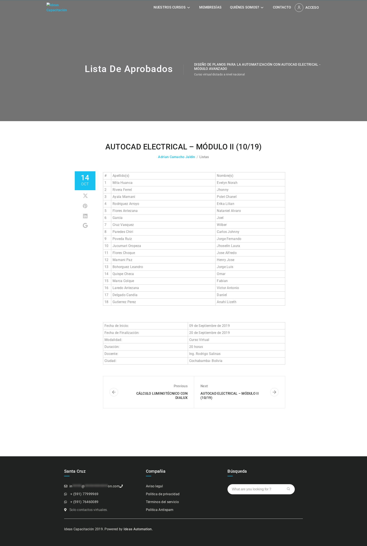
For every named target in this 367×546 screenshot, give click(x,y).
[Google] (85, 225)
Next (204, 386)
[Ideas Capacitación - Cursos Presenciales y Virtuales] (58, 7)
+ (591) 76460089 (84, 502)
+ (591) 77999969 (84, 494)
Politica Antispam (160, 510)
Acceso (312, 8)
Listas (204, 157)
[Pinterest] (85, 206)
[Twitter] (85, 196)
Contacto (282, 7)
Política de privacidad (163, 494)
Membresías (210, 7)
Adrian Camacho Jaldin (176, 157)
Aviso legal (154, 486)
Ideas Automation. (138, 529)
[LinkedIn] (85, 216)
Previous (181, 386)
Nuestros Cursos (170, 7)
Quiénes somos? (244, 7)
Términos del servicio (162, 502)
